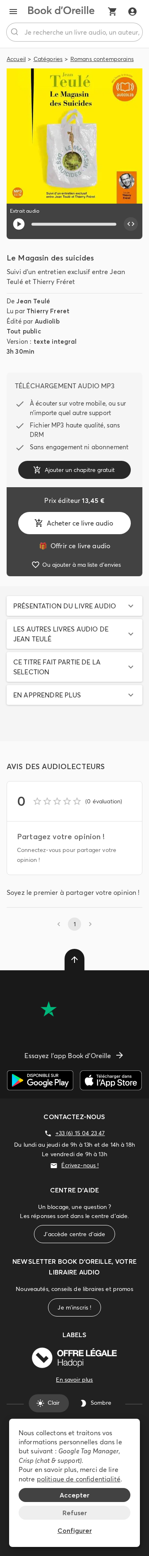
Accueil (16, 59)
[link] (74, 546)
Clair (54, 1403)
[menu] (13, 11)
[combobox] (74, 32)
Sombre (101, 1403)
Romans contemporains (102, 59)
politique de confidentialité (78, 1479)
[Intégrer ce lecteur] (131, 224)
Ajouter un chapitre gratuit (80, 470)
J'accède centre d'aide (74, 1234)
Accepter (74, 1495)
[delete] (74, 959)
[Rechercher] (15, 32)
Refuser (74, 1513)
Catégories (48, 59)
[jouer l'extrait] (19, 224)
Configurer (75, 1530)
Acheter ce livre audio (80, 523)
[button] (74, 606)
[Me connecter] (132, 11)
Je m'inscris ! (74, 1307)
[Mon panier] (113, 11)
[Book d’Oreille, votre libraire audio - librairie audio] (61, 11)
